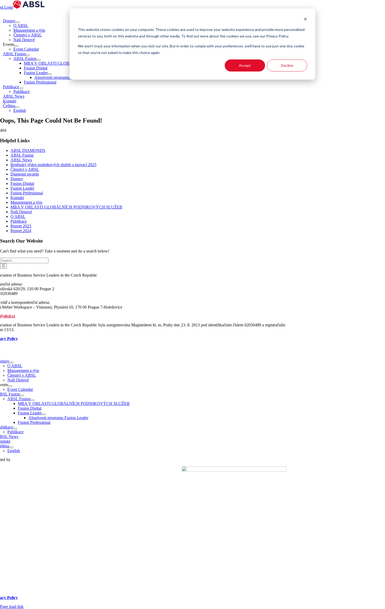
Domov (16, 179)
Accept (245, 65)
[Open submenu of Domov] (17, 22)
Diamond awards (24, 174)
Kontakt (17, 197)
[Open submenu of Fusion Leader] (50, 74)
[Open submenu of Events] (16, 46)
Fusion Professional (26, 193)
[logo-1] (234, 470)
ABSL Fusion (22, 155)
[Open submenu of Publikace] (21, 88)
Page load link (12, 606)
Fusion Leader (22, 188)
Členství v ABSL (24, 169)
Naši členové (21, 212)
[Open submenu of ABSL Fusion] (28, 55)
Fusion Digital (22, 183)
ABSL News (21, 160)
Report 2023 (20, 226)
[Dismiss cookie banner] (305, 20)
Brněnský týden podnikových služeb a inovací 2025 (53, 164)
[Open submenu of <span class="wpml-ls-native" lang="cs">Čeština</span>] (17, 107)
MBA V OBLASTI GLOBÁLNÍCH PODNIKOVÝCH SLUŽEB (66, 207)
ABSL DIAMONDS (27, 150)
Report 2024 (20, 230)
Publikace (18, 221)
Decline (287, 65)
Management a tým (26, 202)
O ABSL (17, 216)
